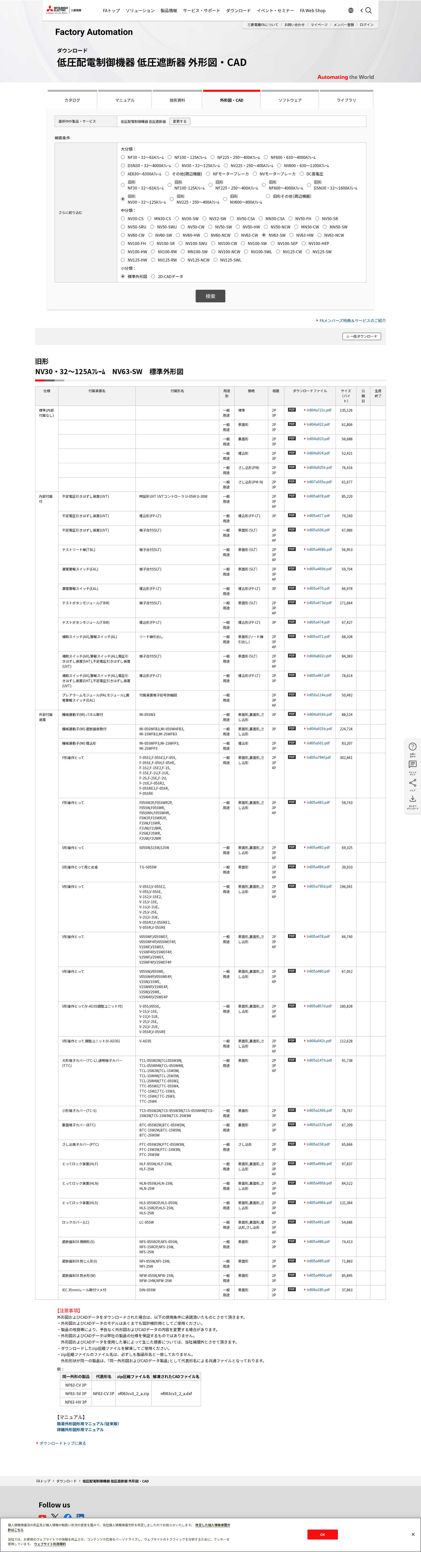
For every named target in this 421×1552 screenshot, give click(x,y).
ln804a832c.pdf (319, 655)
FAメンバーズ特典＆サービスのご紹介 (353, 320)
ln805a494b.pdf (319, 1163)
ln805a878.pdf (318, 496)
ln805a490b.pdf (319, 1275)
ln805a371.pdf (318, 636)
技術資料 (177, 100)
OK (322, 1534)
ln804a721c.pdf (319, 409)
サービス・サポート (201, 10)
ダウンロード (238, 10)
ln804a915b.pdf (319, 728)
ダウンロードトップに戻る (62, 1443)
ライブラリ (346, 100)
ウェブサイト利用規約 (50, 1544)
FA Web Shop (312, 10)
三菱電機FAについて (262, 24)
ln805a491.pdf (318, 1221)
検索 (210, 295)
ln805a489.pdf (318, 1260)
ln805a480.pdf (318, 971)
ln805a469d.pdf (319, 568)
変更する (180, 121)
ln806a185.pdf (318, 1289)
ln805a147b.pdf (319, 1060)
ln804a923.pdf (318, 438)
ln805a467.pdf (318, 675)
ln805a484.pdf (318, 866)
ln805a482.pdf (318, 847)
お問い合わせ (294, 24)
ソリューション (140, 10)
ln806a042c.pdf (319, 1040)
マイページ (319, 24)
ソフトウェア (290, 100)
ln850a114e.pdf (319, 694)
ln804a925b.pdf (319, 467)
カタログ (72, 100)
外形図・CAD (231, 100)
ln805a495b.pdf (319, 1183)
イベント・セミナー (275, 10)
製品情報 (169, 10)
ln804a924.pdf (318, 453)
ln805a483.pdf (318, 802)
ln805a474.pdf (318, 622)
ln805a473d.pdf (319, 602)
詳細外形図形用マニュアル (80, 1429)
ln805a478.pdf (318, 936)
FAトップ (111, 10)
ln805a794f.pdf (319, 757)
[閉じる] (413, 1534)
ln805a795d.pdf (319, 886)
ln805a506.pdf (318, 529)
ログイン (366, 24)
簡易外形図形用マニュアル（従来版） (88, 1423)
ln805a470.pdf (318, 588)
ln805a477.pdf (318, 515)
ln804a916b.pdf (319, 714)
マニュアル (125, 100)
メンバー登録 (344, 24)
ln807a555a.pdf (319, 481)
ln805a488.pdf (318, 1241)
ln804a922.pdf (318, 424)
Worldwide (350, 10)
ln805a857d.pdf (319, 1005)
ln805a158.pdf (318, 1144)
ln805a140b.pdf (319, 1110)
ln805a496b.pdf (319, 1202)
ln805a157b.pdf (319, 1124)
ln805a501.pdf (318, 742)
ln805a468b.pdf (319, 549)
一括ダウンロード (363, 336)
